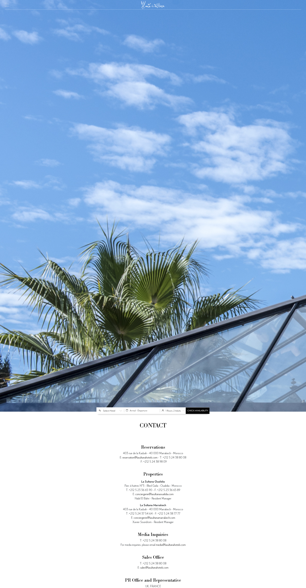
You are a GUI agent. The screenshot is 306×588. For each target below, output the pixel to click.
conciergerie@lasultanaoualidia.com (154, 494)
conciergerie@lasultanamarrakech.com (154, 517)
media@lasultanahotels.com (171, 544)
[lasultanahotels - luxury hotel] (153, 4)
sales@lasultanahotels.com (154, 567)
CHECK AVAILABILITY (197, 410)
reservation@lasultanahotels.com (139, 457)
